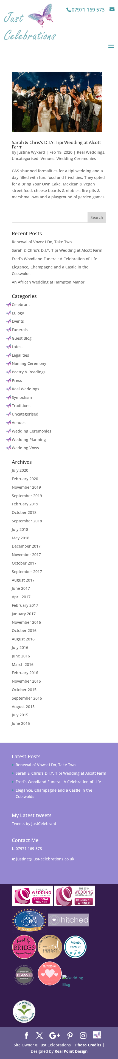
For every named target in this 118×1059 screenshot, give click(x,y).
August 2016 (23, 639)
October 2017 (24, 563)
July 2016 (20, 647)
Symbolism (22, 397)
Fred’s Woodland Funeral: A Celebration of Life (54, 258)
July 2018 (20, 529)
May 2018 (20, 537)
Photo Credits (88, 1044)
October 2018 (24, 512)
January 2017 (24, 613)
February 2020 (25, 478)
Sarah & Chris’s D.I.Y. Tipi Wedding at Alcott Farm (56, 144)
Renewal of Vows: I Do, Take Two (42, 241)
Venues (47, 158)
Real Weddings (90, 152)
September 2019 (27, 495)
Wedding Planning (29, 439)
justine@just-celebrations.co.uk (45, 858)
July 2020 (20, 470)
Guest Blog (22, 338)
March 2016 (22, 664)
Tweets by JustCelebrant (34, 823)
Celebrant (21, 304)
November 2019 (26, 487)
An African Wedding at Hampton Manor (48, 282)
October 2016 (24, 630)
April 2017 (21, 596)
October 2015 (24, 689)
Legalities (20, 355)
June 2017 (21, 588)
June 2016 (21, 656)
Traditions (21, 405)
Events (18, 321)
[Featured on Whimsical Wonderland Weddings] (74, 987)
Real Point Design (71, 1051)
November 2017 (26, 554)
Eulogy (18, 313)
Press (17, 380)
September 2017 (27, 571)
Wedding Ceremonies (76, 158)
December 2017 (26, 546)
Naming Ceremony (29, 363)
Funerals (20, 329)
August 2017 (23, 580)
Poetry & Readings (29, 371)
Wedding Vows (25, 447)
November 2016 (26, 622)
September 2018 (27, 520)
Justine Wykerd (31, 152)
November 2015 (26, 681)
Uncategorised (25, 158)
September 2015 (27, 698)
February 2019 (25, 503)
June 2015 (21, 723)
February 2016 (25, 672)
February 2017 (25, 605)
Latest (17, 346)
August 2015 (23, 706)
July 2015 (20, 714)
